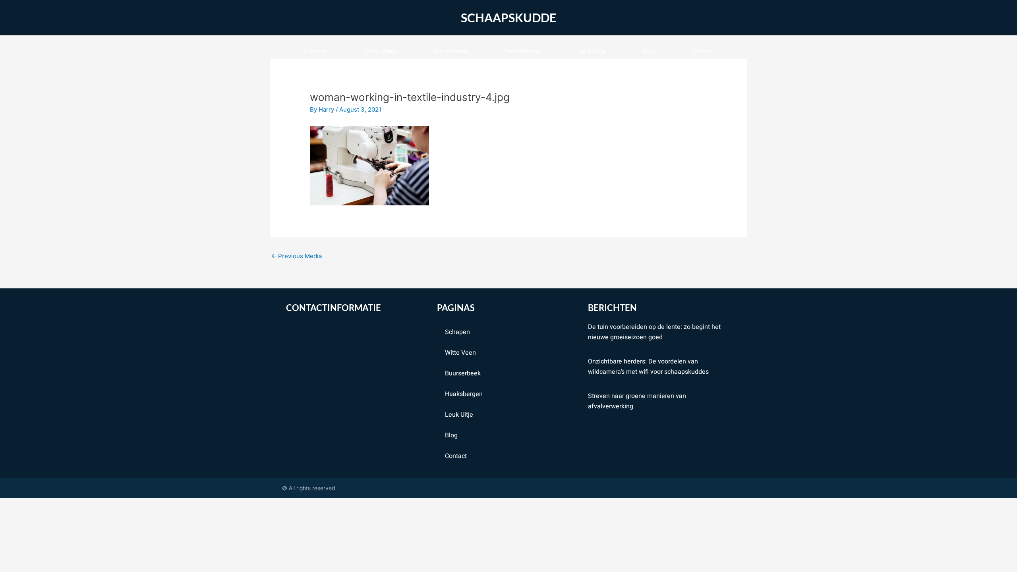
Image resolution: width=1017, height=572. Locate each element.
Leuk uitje (592, 51)
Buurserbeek (450, 51)
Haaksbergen (523, 51)
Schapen (316, 51)
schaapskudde (508, 17)
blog (648, 51)
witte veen (380, 51)
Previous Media (296, 256)
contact (702, 51)
